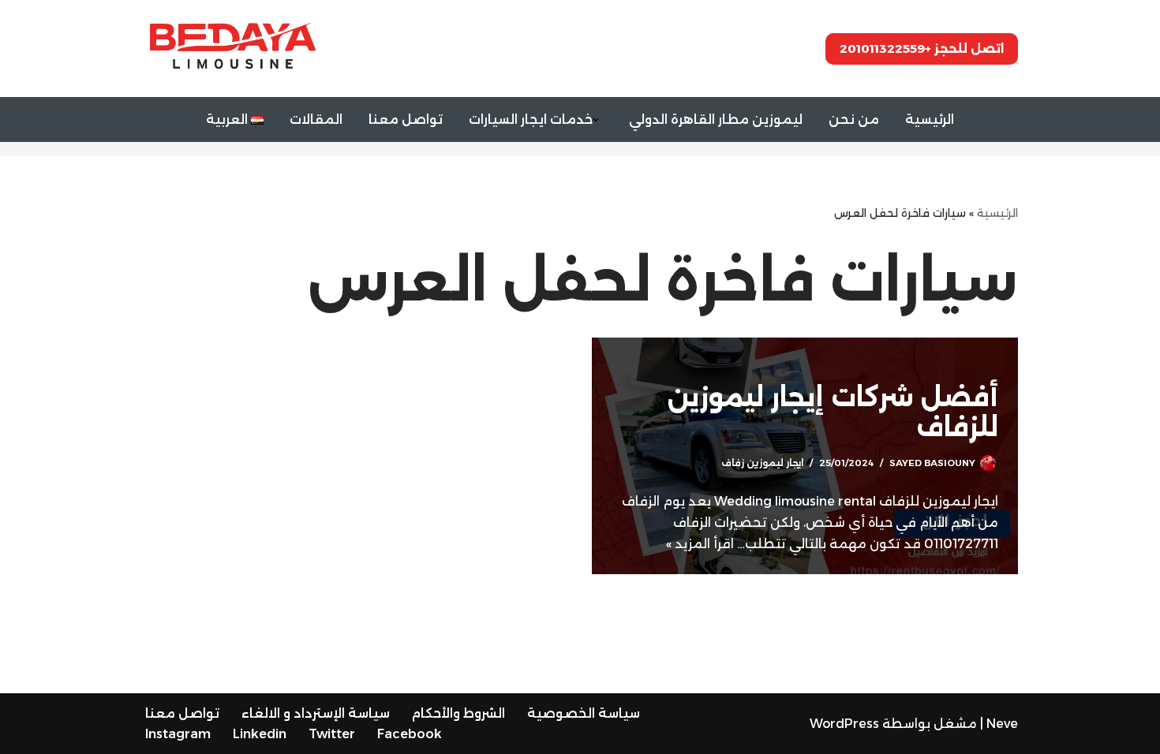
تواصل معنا (406, 119)
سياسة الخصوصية (583, 713)
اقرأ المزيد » (700, 543)
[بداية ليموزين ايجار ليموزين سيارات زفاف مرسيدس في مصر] (233, 48)
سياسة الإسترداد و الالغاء (315, 713)
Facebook (409, 733)
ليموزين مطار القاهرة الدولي (716, 119)
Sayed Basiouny (932, 462)
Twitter (332, 733)
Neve (1002, 723)
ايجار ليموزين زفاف (762, 462)
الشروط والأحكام (458, 713)
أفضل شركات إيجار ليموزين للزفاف (833, 412)
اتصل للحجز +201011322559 (922, 48)
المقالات (316, 119)
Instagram (178, 733)
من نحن (854, 119)
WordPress (844, 723)
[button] (596, 120)
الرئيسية (929, 119)
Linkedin (259, 733)
